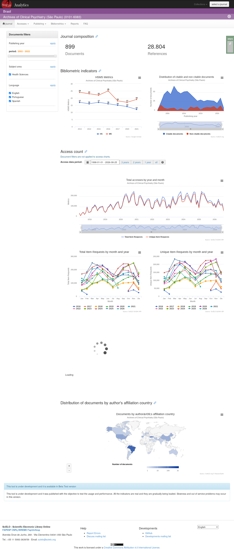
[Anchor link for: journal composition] (96, 36)
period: (13, 51)
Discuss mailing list (96, 536)
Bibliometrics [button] (57, 23)
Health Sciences (20, 74)
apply (53, 43)
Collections (200, 4)
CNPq (15, 529)
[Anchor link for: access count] (85, 151)
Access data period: (71, 161)
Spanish (16, 101)
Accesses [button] (22, 23)
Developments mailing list (158, 536)
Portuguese (18, 97)
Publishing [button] (39, 23)
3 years (125, 162)
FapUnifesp (34, 529)
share (230, 38)
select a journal (219, 4)
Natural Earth (219, 474)
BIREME (22, 529)
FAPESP (6, 529)
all (156, 162)
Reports (75, 23)
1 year (148, 162)
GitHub (148, 533)
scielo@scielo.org (47, 539)
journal (8, 23)
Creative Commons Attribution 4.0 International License (132, 547)
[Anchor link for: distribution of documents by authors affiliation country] (154, 403)
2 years (137, 162)
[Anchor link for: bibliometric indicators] (99, 71)
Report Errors (93, 533)
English (15, 93)
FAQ (85, 23)
